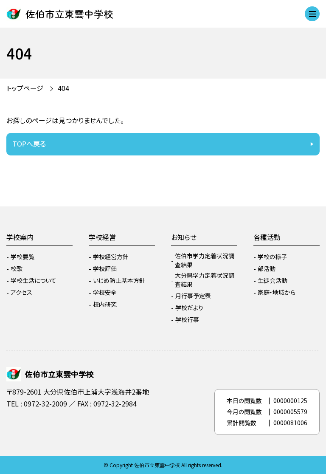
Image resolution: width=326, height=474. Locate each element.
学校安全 (105, 292)
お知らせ (184, 237)
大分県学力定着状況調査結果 (204, 279)
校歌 (16, 268)
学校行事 (187, 319)
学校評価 (105, 268)
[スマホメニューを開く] (312, 13)
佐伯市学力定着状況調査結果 (204, 260)
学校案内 (20, 237)
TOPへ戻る (29, 143)
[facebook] (14, 426)
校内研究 (105, 304)
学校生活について (33, 280)
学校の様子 (272, 256)
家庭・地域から (276, 292)
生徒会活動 (272, 280)
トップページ (24, 88)
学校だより (189, 307)
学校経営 (102, 237)
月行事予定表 (193, 295)
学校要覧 (22, 256)
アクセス (21, 292)
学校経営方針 (111, 256)
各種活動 (267, 237)
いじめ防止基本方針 (119, 280)
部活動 (266, 268)
